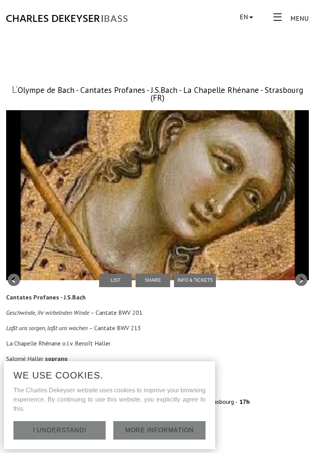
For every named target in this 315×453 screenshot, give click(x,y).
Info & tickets (195, 280)
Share (153, 280)
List (115, 280)
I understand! (59, 430)
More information (159, 430)
